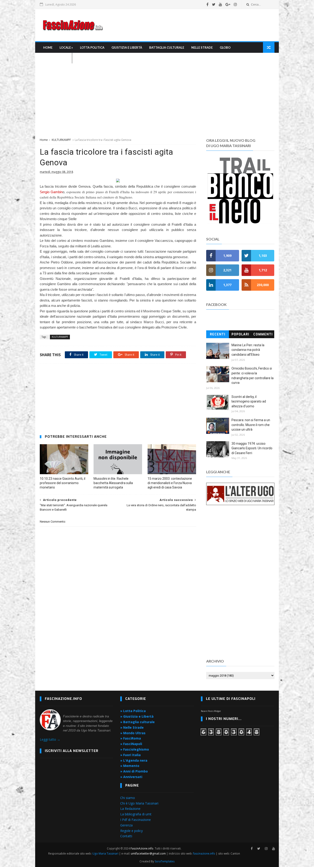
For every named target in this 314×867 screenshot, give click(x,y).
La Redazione (130, 808)
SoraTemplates (164, 861)
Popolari (240, 334)
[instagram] (235, 4)
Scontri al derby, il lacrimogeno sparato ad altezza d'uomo (248, 401)
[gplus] (228, 4)
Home (47, 47)
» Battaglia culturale (137, 722)
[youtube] (220, 4)
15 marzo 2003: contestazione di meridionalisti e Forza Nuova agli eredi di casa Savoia (170, 483)
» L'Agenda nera (133, 760)
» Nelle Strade (132, 727)
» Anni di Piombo (134, 771)
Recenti (217, 334)
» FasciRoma (130, 738)
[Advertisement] (190, 25)
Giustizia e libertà (126, 47)
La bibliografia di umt (135, 814)
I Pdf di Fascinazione (135, 819)
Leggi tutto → (50, 739)
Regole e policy (131, 831)
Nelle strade (202, 47)
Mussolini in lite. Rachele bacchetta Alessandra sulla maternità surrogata (113, 483)
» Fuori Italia (130, 755)
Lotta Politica (92, 47)
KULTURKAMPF (61, 140)
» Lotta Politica (133, 711)
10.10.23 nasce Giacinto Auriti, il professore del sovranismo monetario (62, 483)
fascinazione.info (204, 853)
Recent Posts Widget (211, 711)
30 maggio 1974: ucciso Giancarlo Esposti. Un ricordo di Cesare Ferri (251, 448)
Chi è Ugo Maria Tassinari (139, 803)
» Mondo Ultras (133, 733)
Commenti (263, 334)
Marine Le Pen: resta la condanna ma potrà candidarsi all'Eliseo (247, 349)
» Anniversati (131, 777)
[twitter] (213, 4)
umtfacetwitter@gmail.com (148, 853)
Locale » (66, 47)
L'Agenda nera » (56, 58)
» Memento (129, 765)
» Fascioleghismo (134, 749)
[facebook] (207, 4)
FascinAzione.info (142, 848)
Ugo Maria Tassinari (105, 853)
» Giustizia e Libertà (137, 716)
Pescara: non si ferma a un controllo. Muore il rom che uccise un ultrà (250, 424)
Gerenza (126, 825)
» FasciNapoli (131, 744)
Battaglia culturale (166, 47)
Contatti (126, 836)
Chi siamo (127, 798)
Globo (225, 47)
